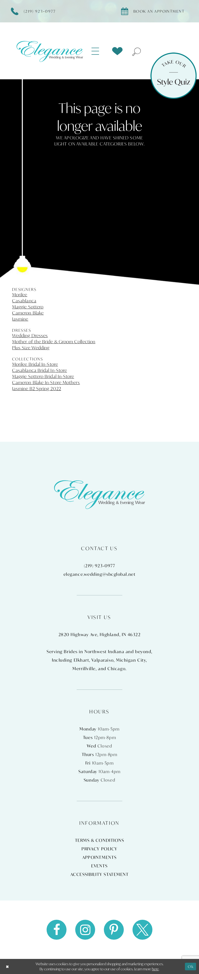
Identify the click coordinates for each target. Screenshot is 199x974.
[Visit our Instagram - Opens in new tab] (85, 930)
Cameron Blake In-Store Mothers (46, 382)
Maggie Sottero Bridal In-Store (43, 376)
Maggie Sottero (27, 307)
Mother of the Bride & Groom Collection (53, 341)
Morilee (19, 295)
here (155, 968)
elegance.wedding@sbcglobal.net (100, 574)
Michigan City (131, 660)
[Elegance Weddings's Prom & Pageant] (49, 51)
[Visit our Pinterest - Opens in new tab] (114, 930)
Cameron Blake (28, 313)
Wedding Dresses (30, 335)
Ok (191, 966)
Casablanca (24, 301)
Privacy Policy (99, 849)
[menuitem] (98, 51)
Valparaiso (102, 660)
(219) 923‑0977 (99, 565)
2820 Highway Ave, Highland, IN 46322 (99, 634)
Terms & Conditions (99, 840)
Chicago (116, 668)
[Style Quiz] (173, 76)
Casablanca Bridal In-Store (39, 370)
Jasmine (20, 319)
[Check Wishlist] (117, 51)
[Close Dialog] (7, 966)
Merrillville (84, 668)
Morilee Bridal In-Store (35, 364)
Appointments (99, 857)
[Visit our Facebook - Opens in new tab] (56, 930)
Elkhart (81, 660)
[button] (98, 51)
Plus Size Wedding (31, 348)
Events (99, 866)
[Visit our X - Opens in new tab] (142, 930)
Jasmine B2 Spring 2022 (36, 388)
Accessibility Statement (99, 874)
